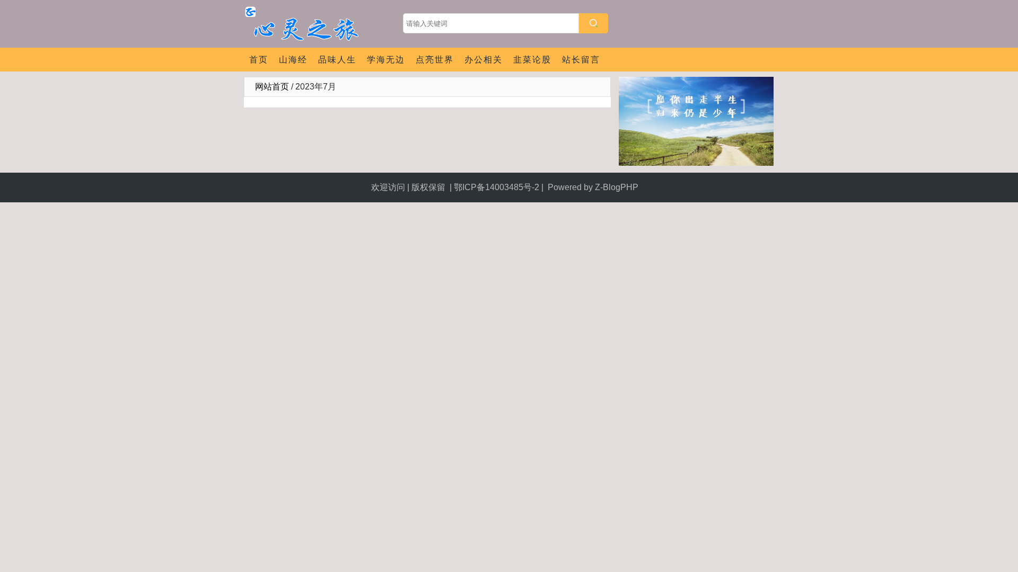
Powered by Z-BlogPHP (594, 187)
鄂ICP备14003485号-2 (496, 187)
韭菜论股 (532, 59)
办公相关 (483, 59)
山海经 (293, 59)
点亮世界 (435, 59)
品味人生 (337, 59)
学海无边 (386, 59)
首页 (258, 59)
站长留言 (581, 59)
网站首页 (272, 86)
